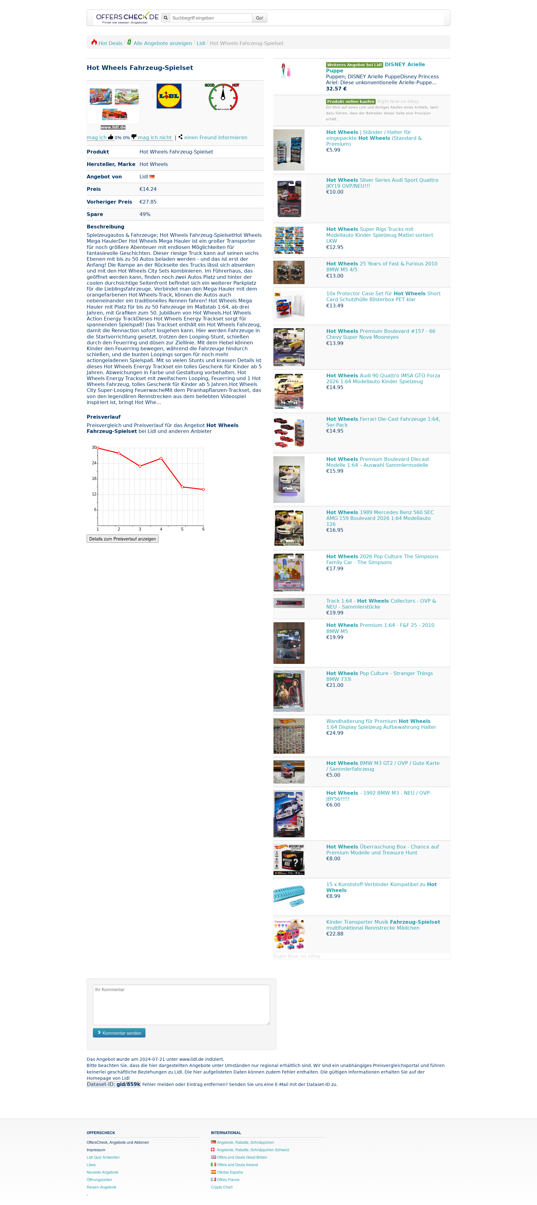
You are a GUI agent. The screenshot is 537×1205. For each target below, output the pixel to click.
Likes (91, 1164)
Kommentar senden (121, 1033)
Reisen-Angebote (102, 1186)
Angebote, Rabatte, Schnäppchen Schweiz (252, 1149)
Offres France (228, 1179)
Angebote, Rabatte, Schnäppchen (245, 1142)
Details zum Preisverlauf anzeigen (122, 539)
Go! (259, 18)
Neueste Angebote (102, 1172)
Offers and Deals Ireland (237, 1164)
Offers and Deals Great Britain (241, 1157)
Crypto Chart (221, 1186)
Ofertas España (229, 1172)
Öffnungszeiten (99, 1179)
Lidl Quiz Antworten (103, 1157)
